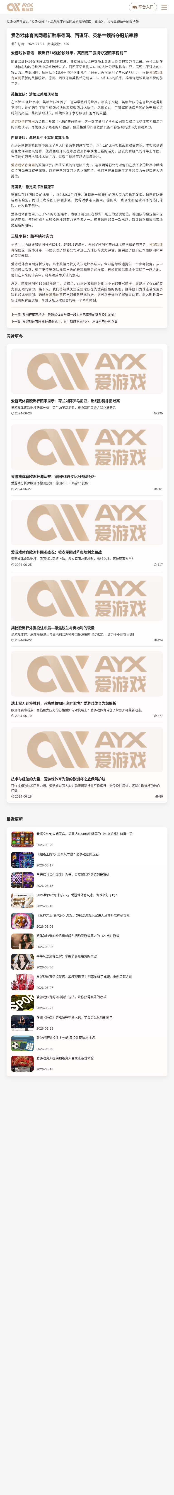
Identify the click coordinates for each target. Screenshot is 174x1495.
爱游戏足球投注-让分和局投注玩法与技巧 (65, 1038)
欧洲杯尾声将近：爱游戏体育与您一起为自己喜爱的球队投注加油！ (70, 315)
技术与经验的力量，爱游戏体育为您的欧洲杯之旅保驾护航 (58, 779)
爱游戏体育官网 (23, 121)
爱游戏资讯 (39, 21)
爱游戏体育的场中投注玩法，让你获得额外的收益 (71, 997)
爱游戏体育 (54, 294)
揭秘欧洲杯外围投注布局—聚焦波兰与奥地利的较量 (52, 628)
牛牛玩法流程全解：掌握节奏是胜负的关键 (66, 956)
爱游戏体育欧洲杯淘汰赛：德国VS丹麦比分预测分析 (53, 477)
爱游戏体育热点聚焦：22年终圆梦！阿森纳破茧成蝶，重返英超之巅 (84, 976)
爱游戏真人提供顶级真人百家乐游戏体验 (65, 1058)
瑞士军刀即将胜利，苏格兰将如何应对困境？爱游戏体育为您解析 (63, 703)
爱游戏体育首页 (18, 21)
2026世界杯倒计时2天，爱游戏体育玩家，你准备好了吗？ (77, 895)
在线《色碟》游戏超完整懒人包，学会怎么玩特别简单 (74, 1017)
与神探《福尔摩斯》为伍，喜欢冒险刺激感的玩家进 (72, 874)
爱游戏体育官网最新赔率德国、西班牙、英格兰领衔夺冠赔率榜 (94, 21)
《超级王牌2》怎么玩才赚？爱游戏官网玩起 (67, 854)
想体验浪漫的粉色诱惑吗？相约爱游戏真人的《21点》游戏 (77, 936)
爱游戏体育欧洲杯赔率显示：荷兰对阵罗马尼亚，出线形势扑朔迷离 (70, 321)
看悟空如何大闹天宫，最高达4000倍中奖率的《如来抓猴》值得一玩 (84, 834)
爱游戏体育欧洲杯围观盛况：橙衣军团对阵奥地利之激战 (56, 552)
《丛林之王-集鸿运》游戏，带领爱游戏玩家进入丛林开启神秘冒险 (83, 915)
